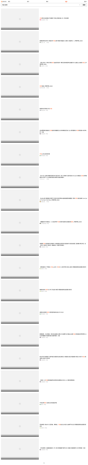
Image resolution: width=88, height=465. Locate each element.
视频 (66, 1)
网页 (9, 1)
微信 (47, 1)
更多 (85, 1)
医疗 (28, 1)
